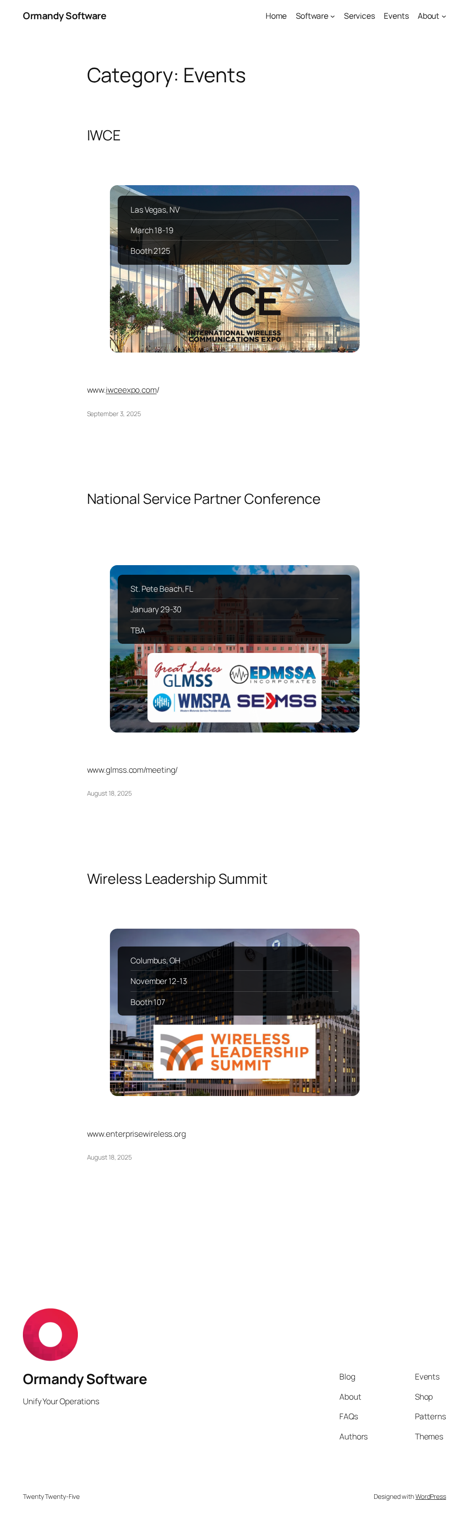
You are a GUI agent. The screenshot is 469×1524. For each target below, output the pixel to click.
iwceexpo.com (131, 389)
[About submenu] (444, 15)
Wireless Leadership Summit (177, 879)
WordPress (430, 1496)
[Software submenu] (332, 15)
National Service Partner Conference (204, 499)
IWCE (104, 135)
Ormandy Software (64, 15)
